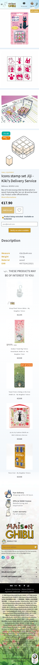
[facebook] (3, 557)
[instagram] (7, 557)
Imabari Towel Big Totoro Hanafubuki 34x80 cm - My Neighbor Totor (19, 351)
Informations (8, 567)
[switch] (35, 662)
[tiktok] (12, 557)
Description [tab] (10, 240)
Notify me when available (19, 230)
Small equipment (7, 172)
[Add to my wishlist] (19, 210)
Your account (8, 572)
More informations (8, 197)
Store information (11, 576)
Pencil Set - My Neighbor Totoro (20, 473)
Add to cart (7, 210)
